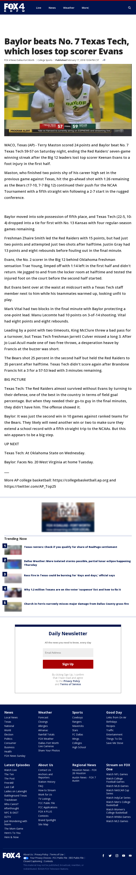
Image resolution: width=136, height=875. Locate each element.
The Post (9, 778)
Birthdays (111, 721)
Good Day (114, 712)
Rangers (77, 721)
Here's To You (12, 833)
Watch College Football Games (115, 780)
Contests (43, 815)
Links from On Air (116, 717)
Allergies (43, 726)
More (85, 7)
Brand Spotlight (47, 820)
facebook (103, 855)
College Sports (45, 60)
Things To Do (114, 738)
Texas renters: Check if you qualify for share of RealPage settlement (70, 547)
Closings (43, 721)
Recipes (110, 726)
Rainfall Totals (46, 734)
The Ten (9, 774)
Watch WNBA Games (118, 817)
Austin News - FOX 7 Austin (84, 779)
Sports (77, 712)
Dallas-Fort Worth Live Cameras (48, 744)
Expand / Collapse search (130, 8)
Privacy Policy (72, 681)
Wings (75, 738)
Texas (7, 721)
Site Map (43, 824)
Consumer (10, 743)
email (130, 855)
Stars (75, 730)
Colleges (77, 743)
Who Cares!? (11, 804)
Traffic (110, 730)
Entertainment (114, 734)
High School (79, 747)
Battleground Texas (15, 795)
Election (8, 734)
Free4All (8, 782)
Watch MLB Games (117, 786)
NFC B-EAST (11, 812)
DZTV (7, 817)
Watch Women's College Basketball (116, 811)
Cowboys (77, 717)
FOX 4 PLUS (45, 811)
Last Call (9, 787)
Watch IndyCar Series (118, 797)
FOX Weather (45, 738)
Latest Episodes (17, 765)
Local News (11, 717)
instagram (117, 855)
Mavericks (78, 726)
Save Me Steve (114, 743)
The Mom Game (13, 828)
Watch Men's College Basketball (118, 803)
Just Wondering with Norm (15, 822)
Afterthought (11, 808)
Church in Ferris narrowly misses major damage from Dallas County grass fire (76, 603)
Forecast (43, 717)
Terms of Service (70, 684)
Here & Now (11, 837)
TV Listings (44, 798)
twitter (110, 855)
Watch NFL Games (117, 774)
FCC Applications (47, 807)
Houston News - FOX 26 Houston (84, 771)
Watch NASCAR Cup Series (117, 792)
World (7, 730)
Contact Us (44, 770)
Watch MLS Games (117, 821)
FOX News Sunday (14, 755)
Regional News (84, 765)
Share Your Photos (49, 750)
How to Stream (47, 790)
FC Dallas (77, 734)
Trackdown (10, 799)
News (8, 712)
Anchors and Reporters (45, 776)
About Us (45, 765)
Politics (8, 738)
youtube (123, 855)
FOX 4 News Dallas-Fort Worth (19, 60)
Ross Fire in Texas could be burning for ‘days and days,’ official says (69, 575)
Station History (46, 781)
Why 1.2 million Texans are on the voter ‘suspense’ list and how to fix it (72, 589)
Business (9, 747)
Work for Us (45, 794)
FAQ (40, 786)
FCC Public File (46, 803)
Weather (45, 712)
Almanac (43, 730)
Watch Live (10, 770)
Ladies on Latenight (15, 791)
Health (8, 751)
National (9, 726)
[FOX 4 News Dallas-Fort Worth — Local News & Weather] (16, 7)
